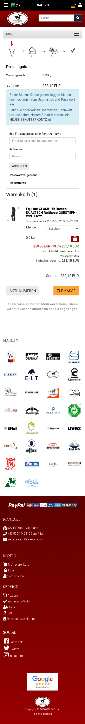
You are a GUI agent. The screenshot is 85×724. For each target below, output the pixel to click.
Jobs (11, 607)
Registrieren (18, 182)
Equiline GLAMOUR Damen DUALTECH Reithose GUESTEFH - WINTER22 (51, 212)
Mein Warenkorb (18, 564)
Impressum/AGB (18, 601)
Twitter (14, 649)
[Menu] (6, 5)
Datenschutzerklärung (20, 618)
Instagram (16, 655)
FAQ (10, 613)
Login (11, 570)
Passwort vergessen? (24, 175)
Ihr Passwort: (17, 149)
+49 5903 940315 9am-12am (26, 533)
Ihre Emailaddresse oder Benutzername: (35, 133)
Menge (31, 227)
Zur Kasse (66, 291)
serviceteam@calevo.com (24, 539)
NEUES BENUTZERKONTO (28, 120)
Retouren (13, 595)
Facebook (16, 642)
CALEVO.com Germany (22, 527)
